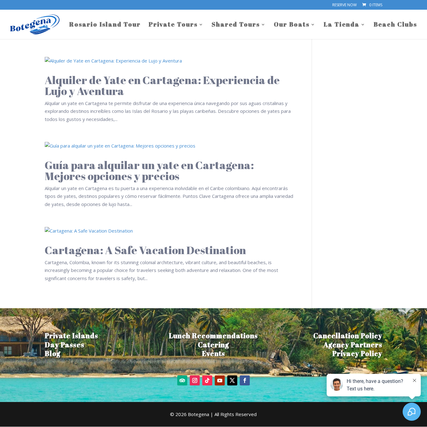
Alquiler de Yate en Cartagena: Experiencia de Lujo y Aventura (162, 85)
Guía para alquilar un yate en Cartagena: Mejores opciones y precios (149, 170)
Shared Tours (236, 25)
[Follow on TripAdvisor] (182, 380)
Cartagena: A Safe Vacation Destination (145, 250)
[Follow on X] (232, 380)
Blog (53, 353)
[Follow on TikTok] (207, 380)
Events (213, 353)
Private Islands (71, 335)
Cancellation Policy (347, 335)
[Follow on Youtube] (220, 380)
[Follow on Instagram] (195, 380)
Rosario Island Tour (105, 25)
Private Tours (173, 25)
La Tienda (341, 25)
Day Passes (64, 344)
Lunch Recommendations (213, 335)
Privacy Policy (357, 353)
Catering (213, 344)
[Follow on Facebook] (245, 380)
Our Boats (291, 25)
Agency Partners (353, 344)
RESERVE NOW (344, 5)
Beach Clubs (395, 25)
